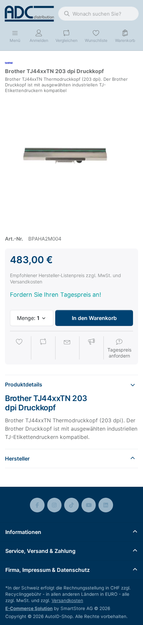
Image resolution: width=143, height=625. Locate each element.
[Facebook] (37, 505)
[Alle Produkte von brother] (9, 62)
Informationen (23, 532)
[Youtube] (88, 505)
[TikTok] (71, 505)
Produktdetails (23, 384)
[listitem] (71, 161)
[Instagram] (54, 505)
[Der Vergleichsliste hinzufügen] (43, 348)
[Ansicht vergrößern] (71, 161)
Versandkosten (67, 600)
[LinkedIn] (105, 505)
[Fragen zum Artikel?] (67, 348)
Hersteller (17, 458)
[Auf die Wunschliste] (19, 348)
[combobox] (98, 14)
